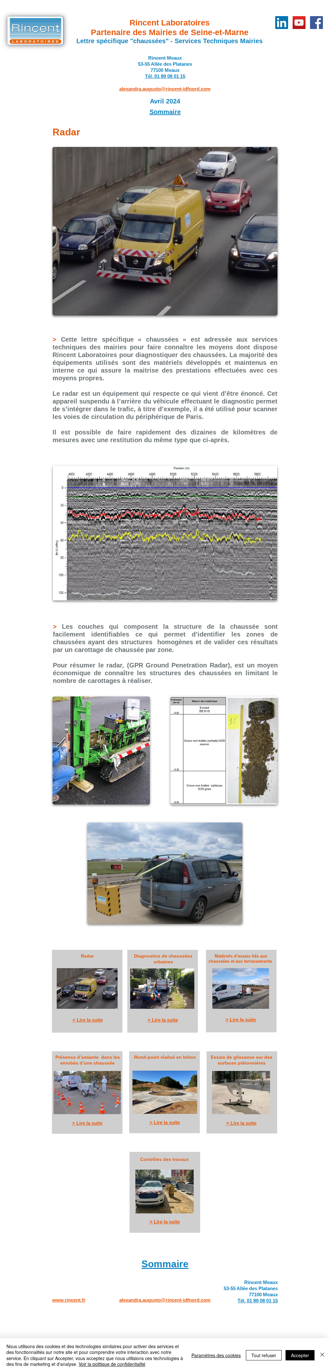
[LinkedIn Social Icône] (281, 22)
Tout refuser (263, 1355)
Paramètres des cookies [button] (216, 1355)
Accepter (300, 1355)
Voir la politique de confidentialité (112, 1364)
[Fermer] (322, 1355)
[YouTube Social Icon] (299, 22)
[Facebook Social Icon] (316, 22)
